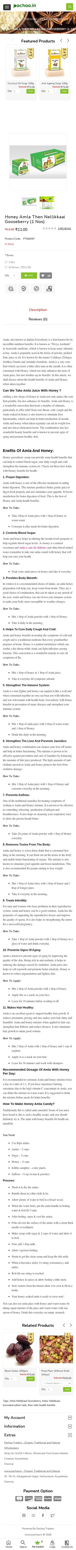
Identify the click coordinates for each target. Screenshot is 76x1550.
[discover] (28, 1499)
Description (38, 309)
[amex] (38, 1499)
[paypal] (47, 1499)
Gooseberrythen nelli (15, 1405)
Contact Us (67, 1547)
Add (30, 275)
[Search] (69, 6)
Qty (7, 275)
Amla (45, 1401)
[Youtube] (33, 1517)
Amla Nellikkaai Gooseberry (25, 1401)
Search (23, 1547)
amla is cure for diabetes (33, 547)
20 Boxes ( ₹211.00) (19, 267)
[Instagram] (23, 1517)
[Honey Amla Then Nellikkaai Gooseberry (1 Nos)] (38, 162)
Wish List (43, 275)
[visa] (57, 1499)
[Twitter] (52, 1517)
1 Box (11, 262)
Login (52, 1547)
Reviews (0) (38, 319)
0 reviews (64, 228)
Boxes (10, 255)
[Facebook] (42, 1517)
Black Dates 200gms (16, 1371)
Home (9, 1547)
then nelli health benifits (41, 1405)
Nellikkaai (54, 1401)
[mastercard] (18, 1499)
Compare (49, 275)
